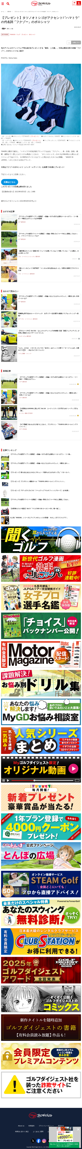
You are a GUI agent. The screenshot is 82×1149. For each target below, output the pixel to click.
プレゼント (24, 34)
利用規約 (31, 1126)
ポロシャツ (32, 34)
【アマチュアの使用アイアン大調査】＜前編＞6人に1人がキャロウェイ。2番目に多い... (39, 463)
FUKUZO (12, 34)
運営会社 (61, 1126)
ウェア (18, 34)
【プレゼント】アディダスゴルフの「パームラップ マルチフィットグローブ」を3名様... (40, 490)
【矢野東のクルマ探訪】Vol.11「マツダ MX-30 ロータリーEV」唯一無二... (35, 508)
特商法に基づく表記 (22, 1131)
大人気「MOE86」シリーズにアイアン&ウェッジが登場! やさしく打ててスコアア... (39, 517)
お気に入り (76, 42)
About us (21, 1126)
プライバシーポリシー (46, 1126)
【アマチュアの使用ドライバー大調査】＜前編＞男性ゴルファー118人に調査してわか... (39, 499)
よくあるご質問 (38, 1131)
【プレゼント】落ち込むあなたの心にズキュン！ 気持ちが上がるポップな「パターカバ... (40, 472)
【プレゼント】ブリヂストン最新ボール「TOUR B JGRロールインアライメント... (37, 481)
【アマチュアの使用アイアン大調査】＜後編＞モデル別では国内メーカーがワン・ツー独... (40, 454)
